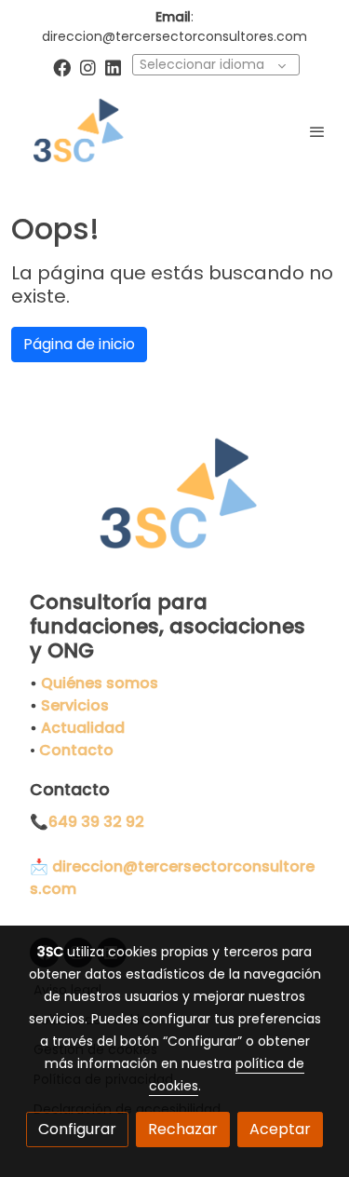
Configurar (77, 1129)
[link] (74, 131)
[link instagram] (88, 66)
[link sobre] (174, 506)
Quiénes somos (99, 683)
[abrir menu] (317, 131)
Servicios (75, 705)
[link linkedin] (113, 66)
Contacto (76, 750)
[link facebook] (62, 66)
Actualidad (83, 727)
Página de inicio (79, 344)
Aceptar (280, 1129)
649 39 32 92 (96, 821)
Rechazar (183, 1129)
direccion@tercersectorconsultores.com (174, 36)
